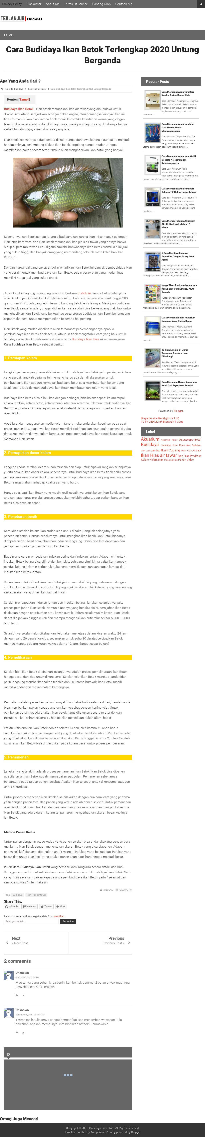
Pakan (182, 459)
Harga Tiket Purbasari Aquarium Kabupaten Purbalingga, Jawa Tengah (179, 289)
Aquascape (186, 439)
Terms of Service (76, 4)
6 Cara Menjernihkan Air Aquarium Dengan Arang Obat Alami (178, 256)
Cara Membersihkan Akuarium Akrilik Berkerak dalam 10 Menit (178, 224)
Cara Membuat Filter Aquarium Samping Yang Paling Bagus (178, 319)
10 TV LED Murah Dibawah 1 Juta (162, 421)
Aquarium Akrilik (169, 440)
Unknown (22, 973)
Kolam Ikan (157, 459)
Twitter (48, 906)
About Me (52, 4)
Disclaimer (33, 4)
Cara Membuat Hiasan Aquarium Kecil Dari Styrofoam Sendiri (179, 384)
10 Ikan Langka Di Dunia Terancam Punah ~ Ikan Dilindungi (175, 353)
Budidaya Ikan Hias (85, 339)
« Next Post (20, 943)
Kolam (145, 459)
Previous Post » (113, 943)
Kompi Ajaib (97, 1132)
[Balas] (17, 995)
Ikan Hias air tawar (36, 894)
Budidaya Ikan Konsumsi (176, 445)
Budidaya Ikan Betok (18, 109)
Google (14, 906)
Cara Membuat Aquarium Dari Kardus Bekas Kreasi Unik (178, 94)
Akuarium (150, 439)
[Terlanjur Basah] (21, 26)
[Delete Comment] (23, 995)
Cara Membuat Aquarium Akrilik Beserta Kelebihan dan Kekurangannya (179, 160)
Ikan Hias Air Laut (191, 450)
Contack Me (123, 4)
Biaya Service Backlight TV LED (160, 418)
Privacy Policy (12, 4)
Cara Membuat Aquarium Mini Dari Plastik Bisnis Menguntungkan (178, 127)
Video (190, 459)
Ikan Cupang (170, 450)
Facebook (30, 906)
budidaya (84, 293)
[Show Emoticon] (8, 1054)
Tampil (24, 99)
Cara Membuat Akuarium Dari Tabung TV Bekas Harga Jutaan (179, 190)
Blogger (178, 410)
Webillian (59, 916)
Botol (197, 439)
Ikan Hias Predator (189, 455)
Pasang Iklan (101, 4)
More (62, 906)
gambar (156, 450)
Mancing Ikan (171, 460)
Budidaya (17, 894)
